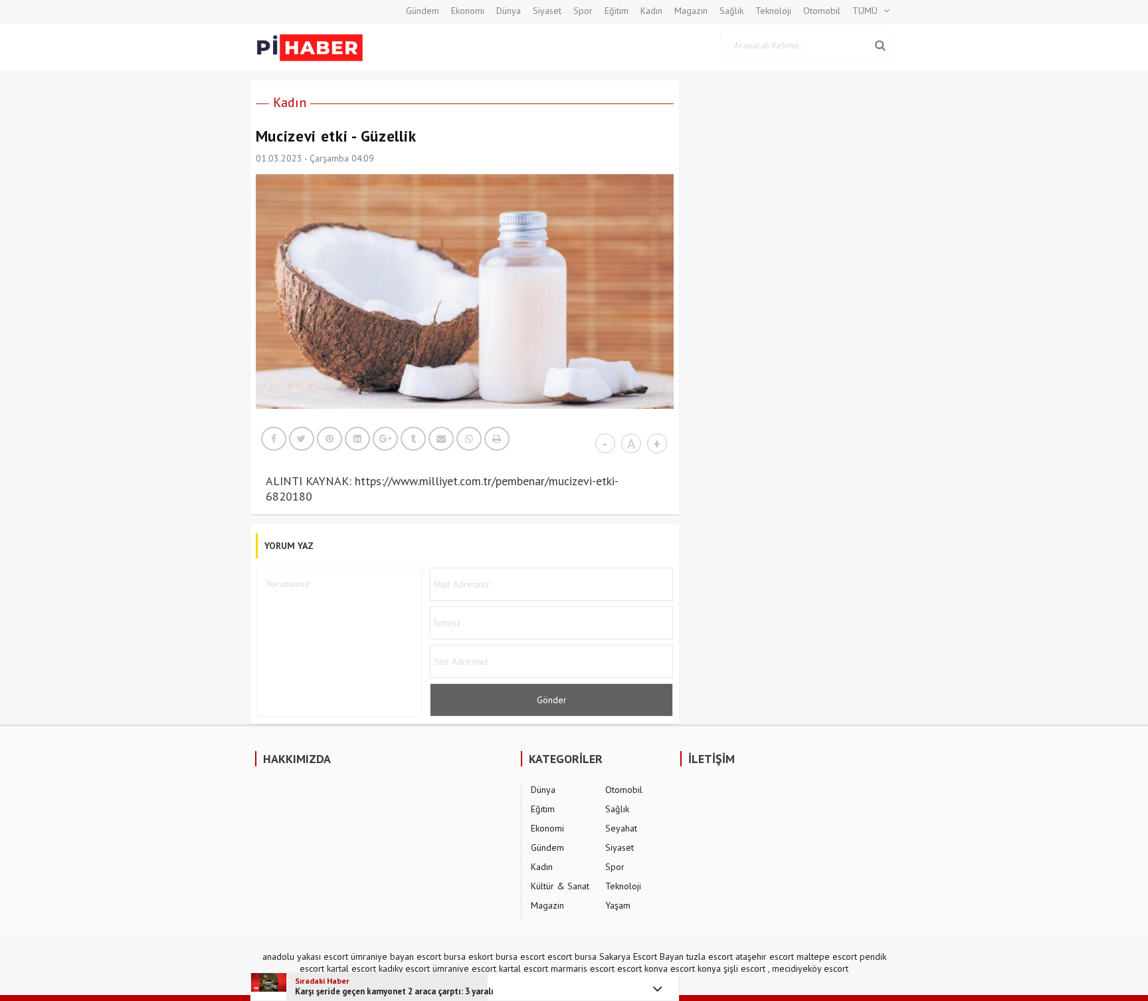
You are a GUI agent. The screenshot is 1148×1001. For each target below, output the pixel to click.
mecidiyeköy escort (810, 968)
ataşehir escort (764, 956)
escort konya (642, 968)
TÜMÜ (865, 11)
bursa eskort (468, 956)
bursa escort (520, 956)
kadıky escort (404, 968)
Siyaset (547, 11)
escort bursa (572, 956)
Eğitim (616, 11)
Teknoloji (773, 11)
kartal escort (351, 968)
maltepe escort (827, 956)
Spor (583, 11)
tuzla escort (709, 956)
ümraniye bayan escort (396, 956)
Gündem (422, 11)
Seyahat (621, 828)
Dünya (508, 11)
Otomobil (821, 11)
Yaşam (617, 905)
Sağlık (731, 11)
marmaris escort (583, 968)
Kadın (651, 11)
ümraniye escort (464, 968)
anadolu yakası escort (305, 956)
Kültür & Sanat (560, 886)
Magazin (691, 11)
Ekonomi (467, 11)
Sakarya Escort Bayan (641, 956)
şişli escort (744, 968)
